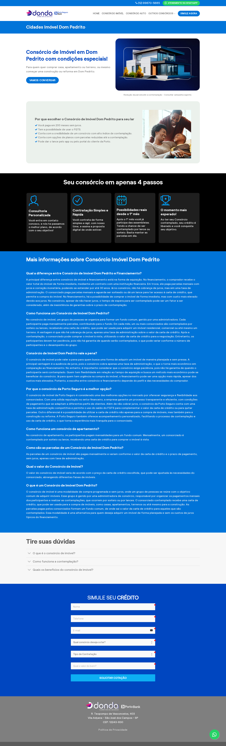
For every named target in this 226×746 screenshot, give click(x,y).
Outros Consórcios (160, 13)
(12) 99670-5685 (149, 2)
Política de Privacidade (112, 729)
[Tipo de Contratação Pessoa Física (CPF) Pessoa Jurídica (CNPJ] (113, 654)
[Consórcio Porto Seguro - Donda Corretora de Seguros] (47, 13)
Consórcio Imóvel (113, 13)
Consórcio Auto (136, 13)
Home (96, 13)
